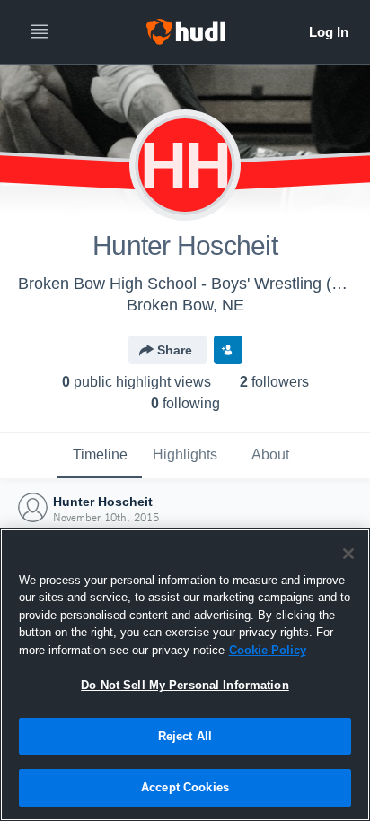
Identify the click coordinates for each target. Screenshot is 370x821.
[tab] (99, 455)
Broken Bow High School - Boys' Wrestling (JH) (187, 284)
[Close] (348, 553)
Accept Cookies (185, 787)
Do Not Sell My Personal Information (185, 685)
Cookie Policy (267, 650)
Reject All (185, 736)
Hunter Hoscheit (103, 501)
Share (174, 350)
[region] (185, 674)
